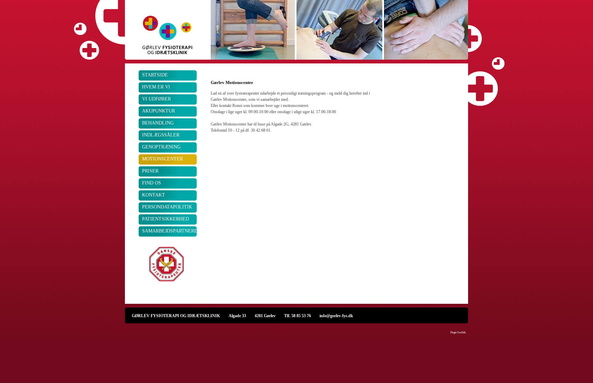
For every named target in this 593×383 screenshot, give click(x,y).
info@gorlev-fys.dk (336, 315)
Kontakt (153, 195)
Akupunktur (158, 110)
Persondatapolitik (167, 207)
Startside (155, 74)
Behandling (158, 122)
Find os (151, 182)
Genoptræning (161, 146)
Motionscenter (162, 158)
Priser (150, 170)
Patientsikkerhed (165, 219)
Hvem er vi (156, 86)
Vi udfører (156, 98)
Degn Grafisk (458, 332)
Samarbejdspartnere (169, 231)
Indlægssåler (160, 134)
